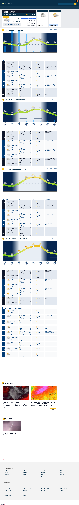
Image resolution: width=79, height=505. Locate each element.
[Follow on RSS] (77, 1)
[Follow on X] (76, 1)
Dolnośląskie (7, 486)
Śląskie (24, 484)
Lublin (42, 476)
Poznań (61, 470)
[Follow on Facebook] (75, 1)
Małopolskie (62, 484)
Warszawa (7, 470)
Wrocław (43, 470)
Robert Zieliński (8, 495)
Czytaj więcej (25, 411)
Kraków (24, 470)
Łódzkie (24, 486)
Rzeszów (25, 472)
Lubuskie (43, 490)
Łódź (6, 476)
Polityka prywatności (49, 464)
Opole (24, 478)
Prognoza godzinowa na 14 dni (12, 24)
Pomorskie (43, 486)
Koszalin (24, 474)
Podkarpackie (7, 488)
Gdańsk (6, 472)
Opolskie (61, 490)
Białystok (43, 472)
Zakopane (7, 478)
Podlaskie (25, 490)
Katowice (61, 476)
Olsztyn (61, 472)
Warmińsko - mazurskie (64, 488)
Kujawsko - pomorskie (27, 488)
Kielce (24, 476)
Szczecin (43, 474)
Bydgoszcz (7, 474)
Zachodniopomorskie (45, 488)
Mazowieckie (7, 484)
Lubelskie (61, 486)
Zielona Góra (62, 474)
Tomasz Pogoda (26, 495)
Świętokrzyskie (8, 490)
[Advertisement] (12, 451)
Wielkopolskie (44, 484)
